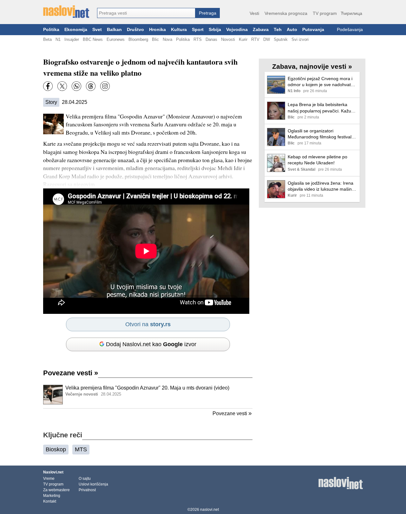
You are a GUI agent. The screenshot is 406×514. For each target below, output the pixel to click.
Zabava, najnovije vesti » (312, 66)
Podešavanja (350, 29)
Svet (97, 29)
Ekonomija (75, 29)
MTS (81, 449)
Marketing (51, 495)
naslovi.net (209, 509)
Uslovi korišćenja (93, 484)
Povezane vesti (70, 373)
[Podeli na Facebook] (48, 86)
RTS (197, 39)
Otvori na (148, 324)
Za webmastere (56, 490)
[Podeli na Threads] (90, 86)
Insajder (71, 39)
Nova (167, 39)
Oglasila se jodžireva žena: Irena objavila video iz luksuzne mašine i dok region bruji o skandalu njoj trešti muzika (322, 186)
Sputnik (281, 39)
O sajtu (85, 478)
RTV (255, 39)
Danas (211, 39)
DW (266, 39)
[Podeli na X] (62, 86)
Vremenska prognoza (286, 13)
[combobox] (146, 13)
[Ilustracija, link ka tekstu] (53, 395)
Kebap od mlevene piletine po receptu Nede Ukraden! (317, 159)
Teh (278, 29)
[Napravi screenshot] (105, 86)
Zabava (261, 29)
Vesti (254, 13)
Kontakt (49, 501)
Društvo (135, 29)
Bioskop (56, 449)
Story (51, 102)
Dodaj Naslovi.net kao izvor (151, 344)
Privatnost (87, 490)
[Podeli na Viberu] (76, 86)
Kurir (243, 39)
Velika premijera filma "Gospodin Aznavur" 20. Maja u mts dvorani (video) (147, 387)
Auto (292, 29)
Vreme (49, 478)
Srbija (215, 29)
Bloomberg (138, 39)
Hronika (157, 29)
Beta (47, 39)
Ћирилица (351, 13)
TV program (325, 13)
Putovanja (313, 29)
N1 (58, 39)
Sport (198, 29)
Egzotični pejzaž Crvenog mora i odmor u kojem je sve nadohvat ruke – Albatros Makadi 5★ (320, 82)
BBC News (93, 39)
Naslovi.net (53, 472)
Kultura (179, 29)
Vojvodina (237, 29)
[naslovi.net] (66, 11)
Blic (155, 39)
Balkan (114, 29)
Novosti (228, 39)
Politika (51, 29)
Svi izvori (300, 39)
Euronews (116, 39)
